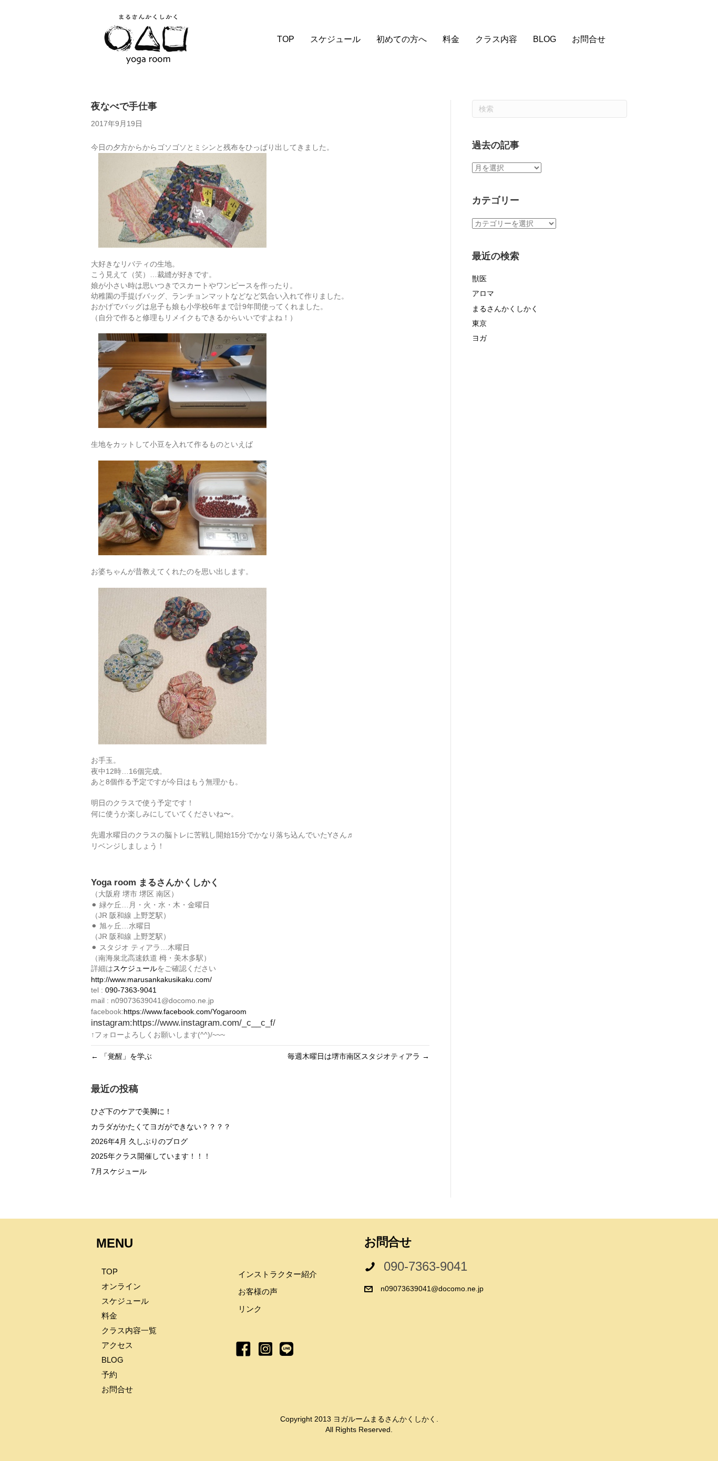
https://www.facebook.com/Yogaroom (185, 1011)
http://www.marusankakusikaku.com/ (151, 979)
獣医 (479, 278)
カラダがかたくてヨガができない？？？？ (161, 1126)
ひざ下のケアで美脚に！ (131, 1111)
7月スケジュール (119, 1171)
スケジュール (135, 968)
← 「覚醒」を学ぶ (121, 1056)
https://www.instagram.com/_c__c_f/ (203, 1023)
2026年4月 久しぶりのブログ (139, 1141)
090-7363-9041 (131, 990)
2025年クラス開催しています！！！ (151, 1156)
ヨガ (479, 338)
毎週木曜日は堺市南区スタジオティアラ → (358, 1056)
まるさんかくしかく (505, 308)
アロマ (483, 293)
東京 (479, 323)
